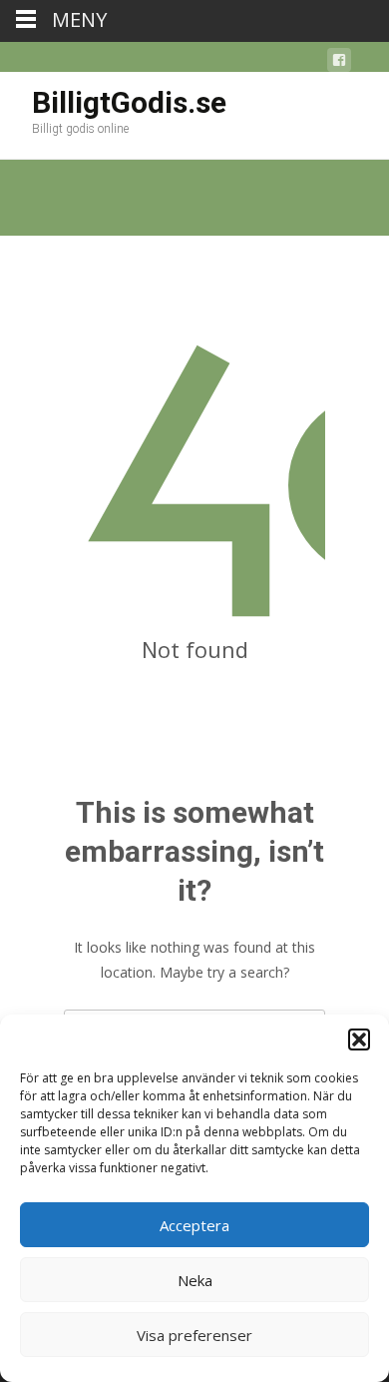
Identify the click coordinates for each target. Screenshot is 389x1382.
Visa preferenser (194, 1335)
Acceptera (194, 1225)
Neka (195, 1280)
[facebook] (339, 63)
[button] (359, 1039)
